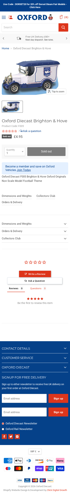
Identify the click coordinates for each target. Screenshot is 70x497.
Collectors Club (45, 196)
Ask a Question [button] (36, 280)
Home (5, 48)
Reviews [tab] (13, 288)
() (66, 17)
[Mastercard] (35, 481)
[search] (30, 27)
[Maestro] (43, 481)
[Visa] (20, 481)
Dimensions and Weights (17, 196)
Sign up (58, 398)
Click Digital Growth (57, 490)
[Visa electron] (27, 481)
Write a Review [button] (36, 274)
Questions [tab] (35, 288)
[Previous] (3, 38)
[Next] (66, 38)
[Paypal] (50, 481)
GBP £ (33, 451)
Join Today (24, 170)
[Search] (63, 27)
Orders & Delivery (12, 202)
